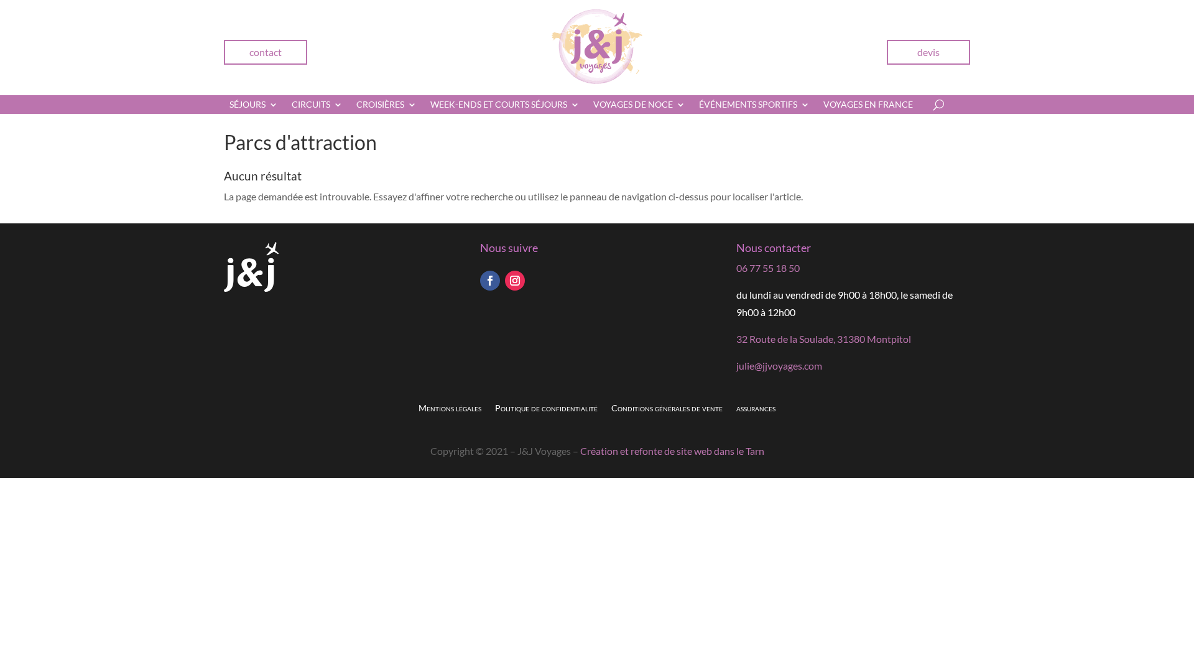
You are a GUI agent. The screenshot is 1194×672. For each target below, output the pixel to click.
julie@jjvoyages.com (779, 365)
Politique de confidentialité (546, 408)
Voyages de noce (633, 105)
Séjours (247, 105)
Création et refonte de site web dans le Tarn (672, 451)
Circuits (311, 105)
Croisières (380, 105)
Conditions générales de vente (667, 408)
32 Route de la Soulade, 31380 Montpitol (823, 339)
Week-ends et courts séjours (498, 105)
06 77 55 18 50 (768, 268)
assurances (755, 408)
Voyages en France (868, 105)
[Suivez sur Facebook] (490, 281)
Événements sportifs (748, 105)
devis (928, 52)
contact (265, 52)
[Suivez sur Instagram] (515, 281)
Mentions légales (450, 408)
